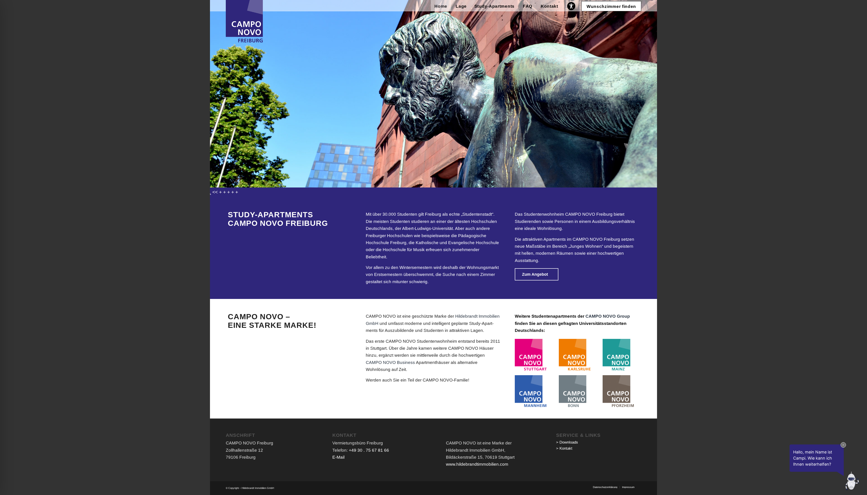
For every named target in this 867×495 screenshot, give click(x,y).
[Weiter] (653, 89)
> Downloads (567, 442)
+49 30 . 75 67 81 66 (369, 450)
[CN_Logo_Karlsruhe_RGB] (575, 355)
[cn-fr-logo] (244, 21)
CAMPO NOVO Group (607, 316)
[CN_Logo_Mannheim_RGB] (531, 391)
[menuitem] (441, 5)
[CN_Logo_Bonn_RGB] (575, 391)
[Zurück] (214, 89)
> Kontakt (564, 448)
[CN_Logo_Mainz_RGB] (619, 355)
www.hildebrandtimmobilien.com (477, 464)
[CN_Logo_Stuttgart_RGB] (531, 355)
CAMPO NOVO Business (390, 362)
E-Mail (338, 457)
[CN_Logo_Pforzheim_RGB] (619, 391)
